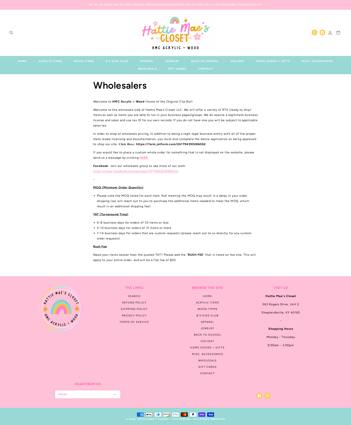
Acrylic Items (207, 302)
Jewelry (207, 328)
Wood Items (208, 309)
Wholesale (207, 360)
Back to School (207, 334)
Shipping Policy (134, 309)
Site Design (181, 419)
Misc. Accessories (207, 354)
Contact (207, 373)
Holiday (207, 341)
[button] (11, 33)
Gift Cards (207, 367)
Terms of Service (134, 322)
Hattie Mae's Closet (153, 419)
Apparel (207, 322)
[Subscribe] (114, 394)
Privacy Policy (134, 315)
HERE (144, 157)
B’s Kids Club (208, 315)
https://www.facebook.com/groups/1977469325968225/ (135, 171)
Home (207, 296)
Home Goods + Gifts (207, 347)
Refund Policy (134, 302)
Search (134, 296)
